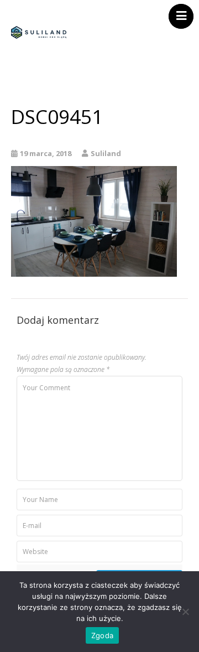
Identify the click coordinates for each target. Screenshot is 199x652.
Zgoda (102, 635)
